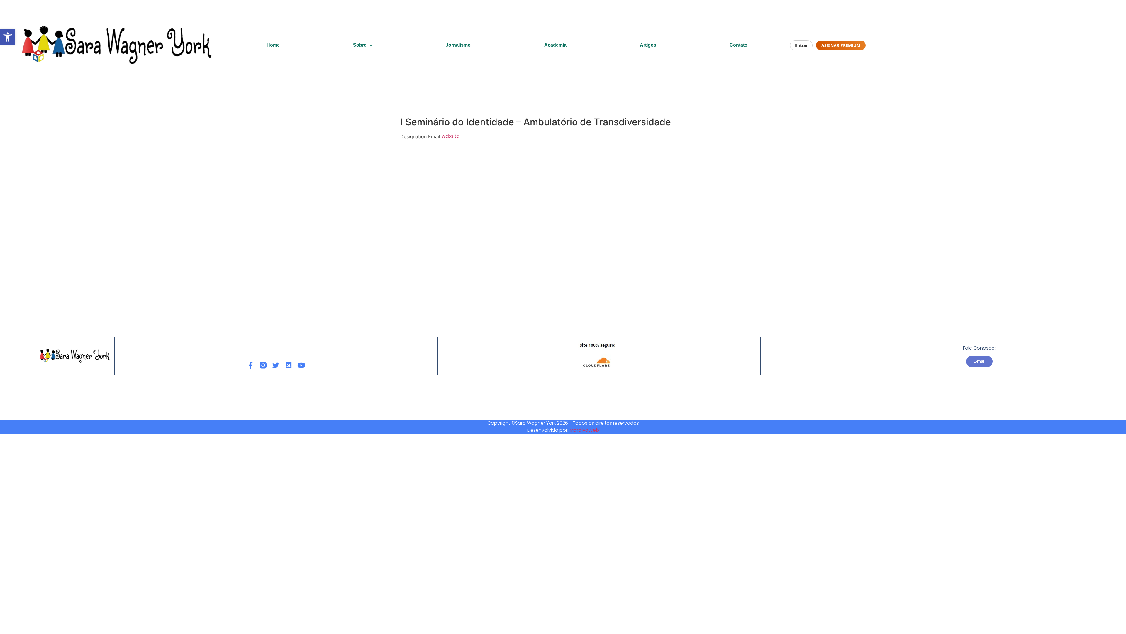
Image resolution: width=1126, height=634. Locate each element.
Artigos (648, 45)
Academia (555, 45)
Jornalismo (458, 45)
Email (434, 136)
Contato (738, 45)
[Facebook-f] (250, 365)
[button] (7, 37)
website (450, 136)
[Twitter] (275, 365)
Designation (413, 136)
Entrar (801, 45)
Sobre (360, 45)
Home (273, 45)
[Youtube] (301, 365)
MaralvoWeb (584, 430)
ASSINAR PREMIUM (840, 45)
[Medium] (288, 365)
